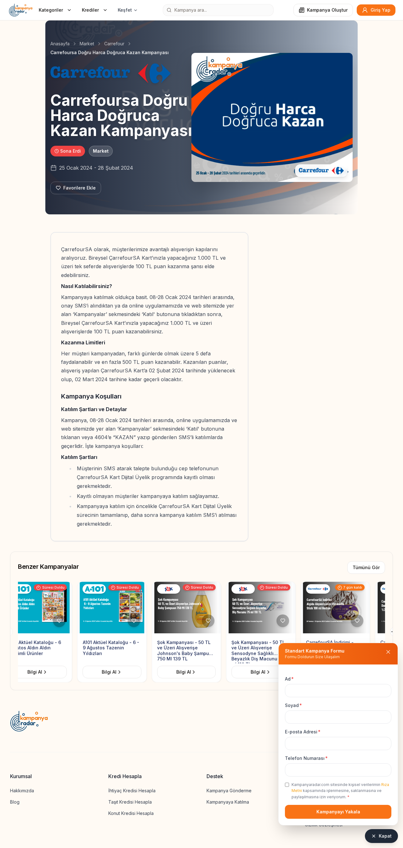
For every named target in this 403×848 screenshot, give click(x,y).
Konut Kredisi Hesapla (131, 813)
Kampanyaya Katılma (228, 802)
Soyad (293, 705)
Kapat (385, 836)
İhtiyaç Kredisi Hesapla (132, 790)
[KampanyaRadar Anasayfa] (21, 10)
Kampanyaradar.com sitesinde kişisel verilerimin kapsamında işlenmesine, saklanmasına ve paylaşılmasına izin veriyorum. (340, 790)
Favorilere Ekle (79, 187)
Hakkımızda (22, 790)
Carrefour (114, 43)
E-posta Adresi (303, 731)
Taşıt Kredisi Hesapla (130, 802)
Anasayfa (60, 43)
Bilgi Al (50, 672)
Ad (289, 678)
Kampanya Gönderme (229, 790)
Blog (15, 802)
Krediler (90, 10)
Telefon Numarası (306, 758)
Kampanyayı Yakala (338, 811)
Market (87, 43)
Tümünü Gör (366, 567)
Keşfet (125, 10)
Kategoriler (51, 10)
